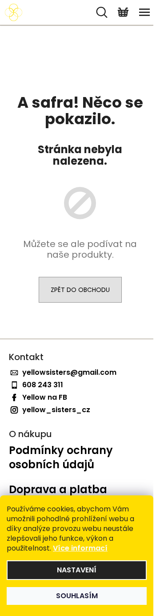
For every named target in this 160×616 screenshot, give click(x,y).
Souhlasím (77, 596)
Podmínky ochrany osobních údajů (61, 457)
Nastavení (76, 570)
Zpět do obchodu (80, 289)
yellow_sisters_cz (56, 410)
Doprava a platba (58, 489)
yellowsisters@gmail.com (69, 372)
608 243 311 (42, 385)
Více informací (80, 548)
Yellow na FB (44, 397)
